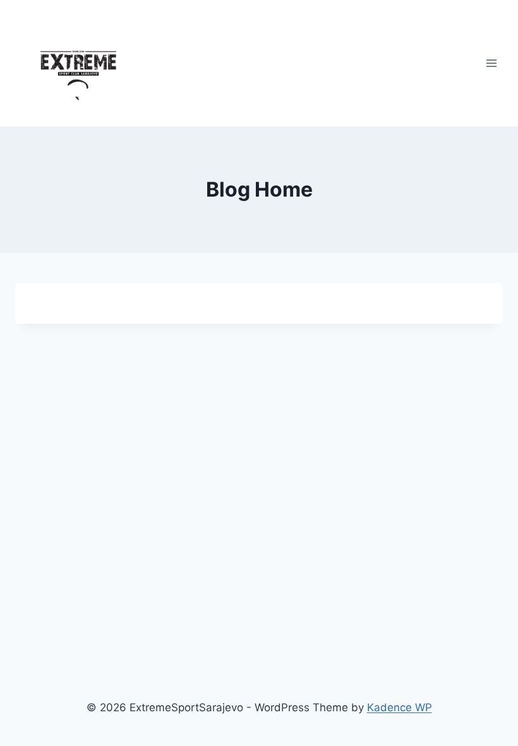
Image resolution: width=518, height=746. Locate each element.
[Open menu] (491, 63)
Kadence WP (399, 707)
